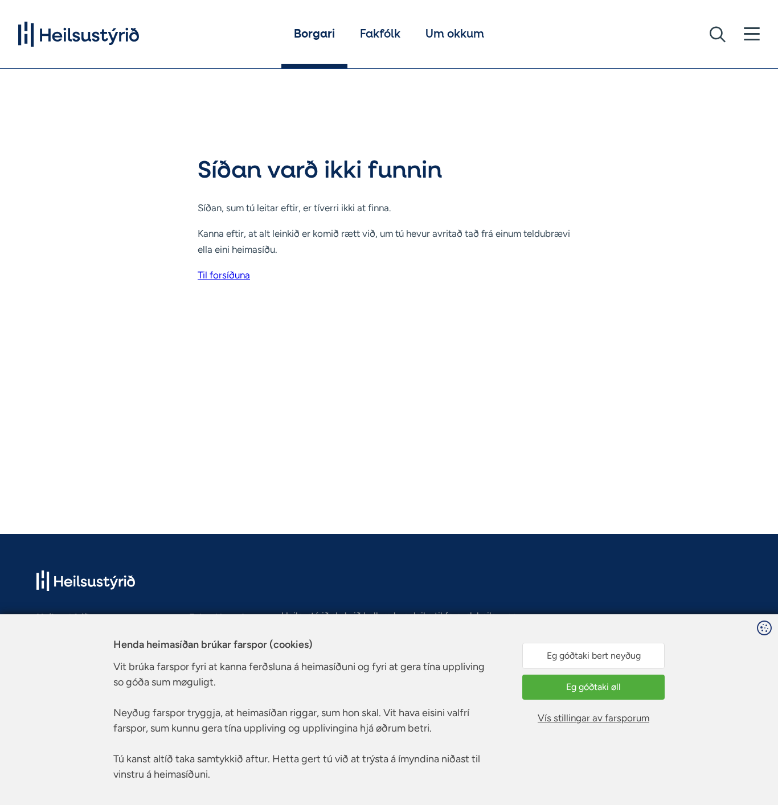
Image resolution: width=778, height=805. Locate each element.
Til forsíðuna (224, 275)
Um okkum (454, 34)
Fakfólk (380, 34)
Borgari (314, 34)
